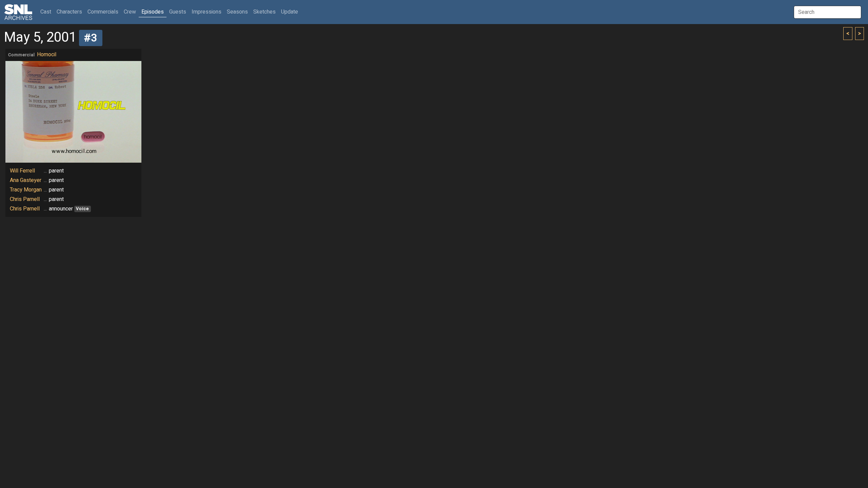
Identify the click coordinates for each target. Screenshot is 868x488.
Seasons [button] (237, 12)
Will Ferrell (22, 171)
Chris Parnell (25, 199)
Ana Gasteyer (25, 180)
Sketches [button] (264, 12)
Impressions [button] (206, 12)
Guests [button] (177, 12)
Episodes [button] (152, 12)
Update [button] (289, 12)
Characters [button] (69, 12)
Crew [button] (130, 12)
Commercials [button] (102, 12)
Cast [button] (47, 11)
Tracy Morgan (26, 190)
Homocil (46, 54)
